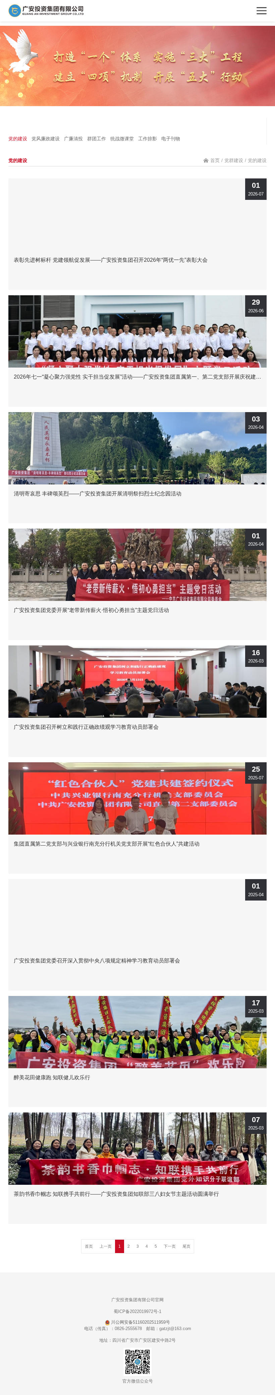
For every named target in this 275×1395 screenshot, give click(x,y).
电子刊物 (170, 138)
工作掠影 (147, 138)
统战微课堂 (122, 138)
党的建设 (17, 138)
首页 (215, 160)
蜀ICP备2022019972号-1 (137, 1311)
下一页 (170, 1246)
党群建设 (233, 160)
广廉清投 (73, 138)
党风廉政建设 (46, 138)
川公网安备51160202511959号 (140, 1322)
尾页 (186, 1246)
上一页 (106, 1246)
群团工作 (96, 138)
